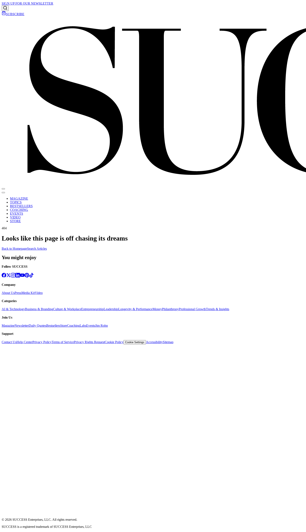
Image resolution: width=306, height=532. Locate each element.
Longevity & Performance (135, 309)
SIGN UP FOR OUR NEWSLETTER (27, 3)
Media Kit (28, 293)
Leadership (111, 309)
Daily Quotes (37, 325)
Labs (83, 325)
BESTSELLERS (21, 206)
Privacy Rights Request (89, 342)
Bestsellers (53, 325)
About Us (8, 293)
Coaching (73, 325)
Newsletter (22, 325)
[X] (8, 276)
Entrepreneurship (92, 309)
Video (39, 293)
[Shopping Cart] (4, 14)
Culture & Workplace (67, 309)
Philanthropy (170, 309)
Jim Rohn (101, 325)
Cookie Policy (114, 342)
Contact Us (9, 342)
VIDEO (15, 217)
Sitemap (168, 342)
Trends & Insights (217, 309)
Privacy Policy (42, 342)
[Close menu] (3, 192)
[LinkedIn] (17, 276)
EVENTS (16, 213)
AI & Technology (13, 309)
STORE (15, 221)
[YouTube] (22, 276)
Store (63, 325)
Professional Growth (192, 309)
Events (90, 325)
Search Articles (37, 248)
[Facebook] (4, 276)
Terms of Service (63, 342)
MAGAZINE (19, 198)
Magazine (8, 325)
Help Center (24, 342)
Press (18, 293)
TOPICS (16, 202)
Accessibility (154, 342)
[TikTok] (31, 276)
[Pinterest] (27, 276)
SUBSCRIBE (15, 14)
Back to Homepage (14, 248)
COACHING (19, 210)
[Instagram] (13, 276)
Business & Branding (39, 309)
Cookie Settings (134, 342)
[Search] (5, 8)
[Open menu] (3, 188)
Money (157, 309)
